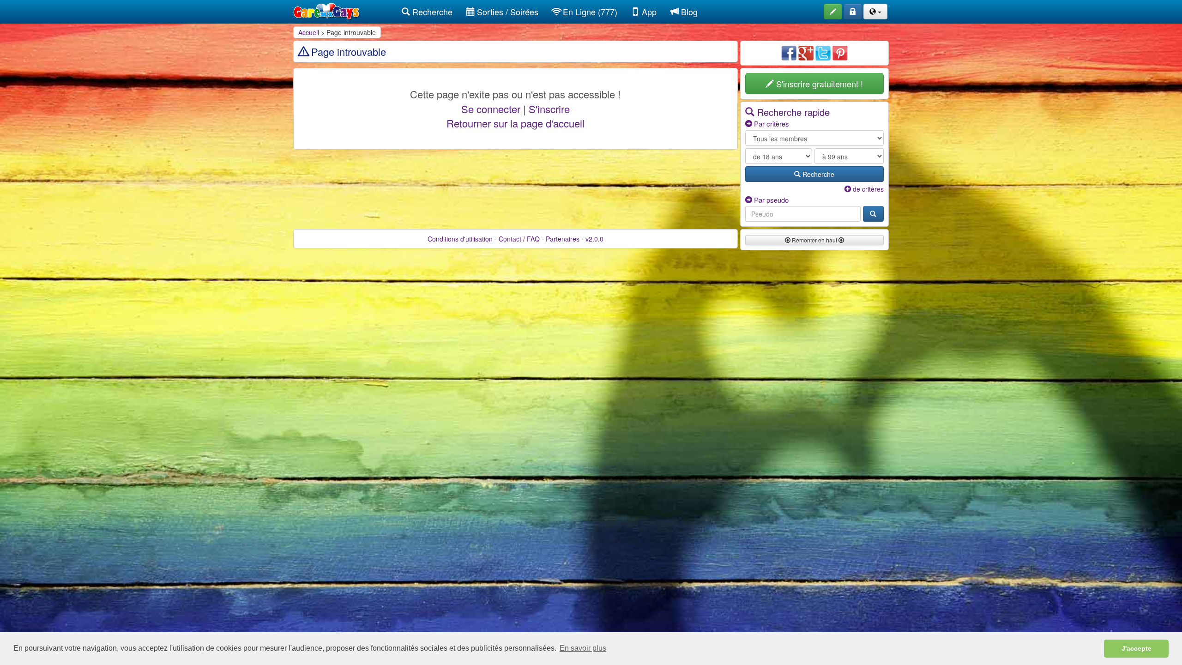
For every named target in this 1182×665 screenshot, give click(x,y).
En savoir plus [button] (583, 648)
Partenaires (562, 238)
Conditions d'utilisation (460, 238)
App (648, 12)
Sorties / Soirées (506, 12)
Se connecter (490, 109)
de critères (867, 188)
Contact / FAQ (519, 238)
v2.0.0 (594, 238)
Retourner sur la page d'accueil (515, 123)
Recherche (431, 12)
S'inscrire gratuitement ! (818, 84)
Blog (688, 12)
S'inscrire (549, 109)
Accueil (308, 32)
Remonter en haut (814, 240)
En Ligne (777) (589, 12)
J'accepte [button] (1137, 648)
